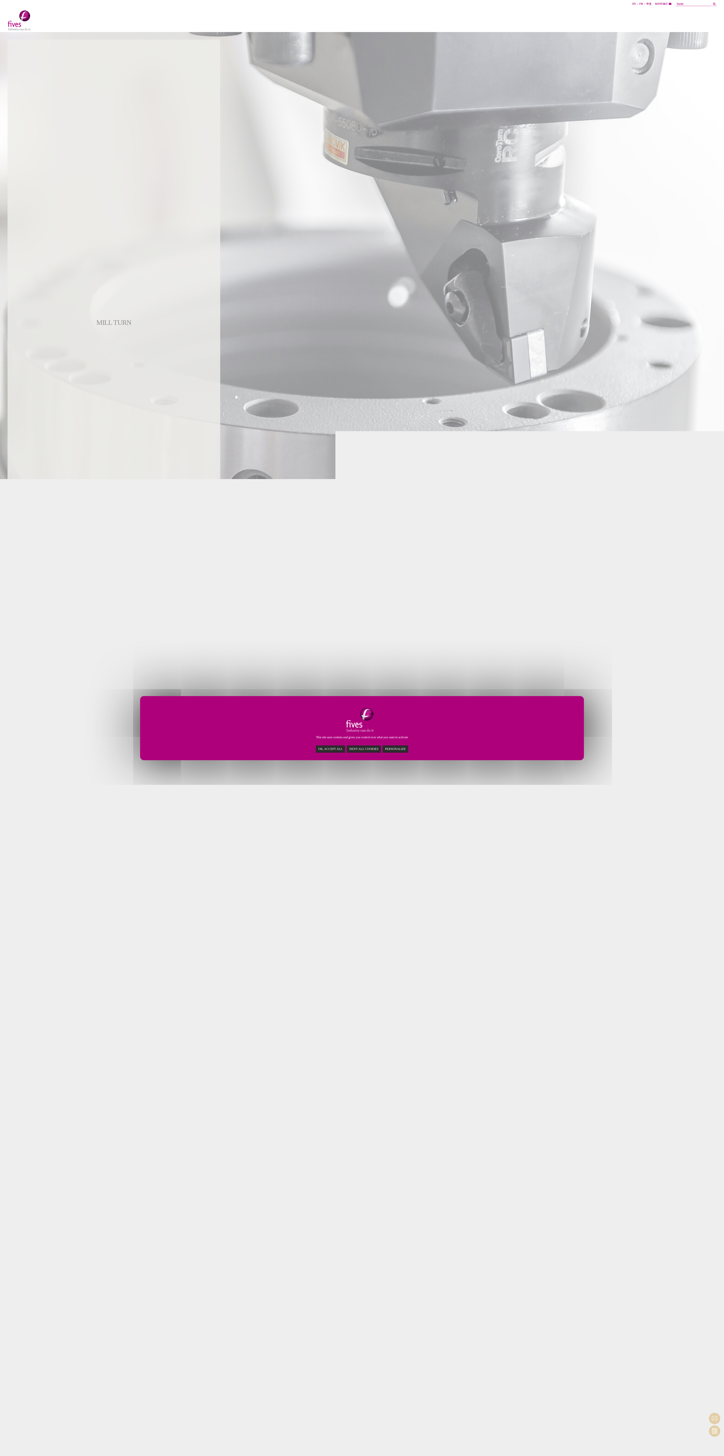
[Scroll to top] (714, 1446)
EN (634, 3)
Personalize (395, 748)
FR (641, 3)
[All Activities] (45, 21)
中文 (648, 3)
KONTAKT (661, 3)
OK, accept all (330, 748)
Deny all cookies (363, 748)
